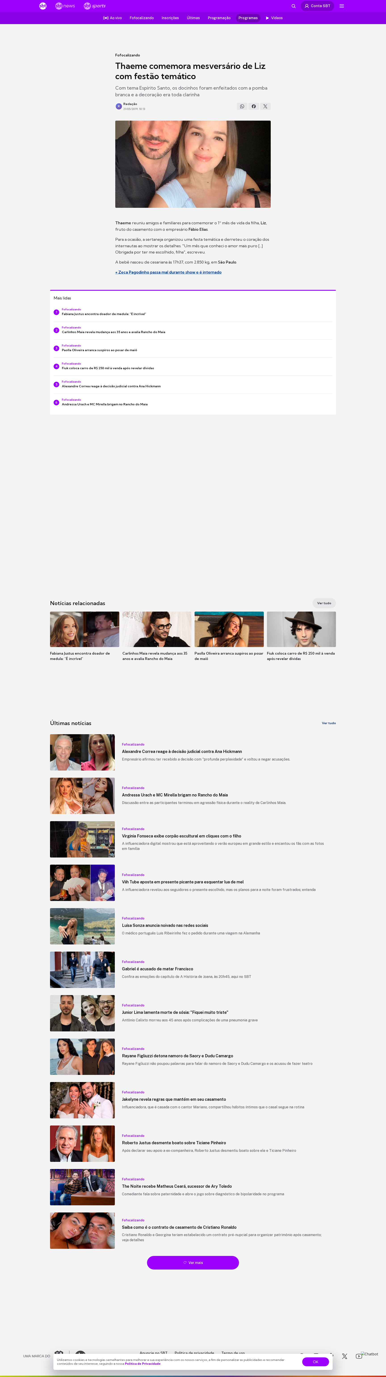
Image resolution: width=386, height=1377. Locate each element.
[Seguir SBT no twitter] (344, 1356)
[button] (84, 643)
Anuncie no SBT (154, 1353)
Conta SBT (320, 6)
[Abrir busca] (293, 6)
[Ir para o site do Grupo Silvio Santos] (46, 1356)
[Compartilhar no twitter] (265, 106)
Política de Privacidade (143, 1364)
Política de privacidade (194, 1353)
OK (315, 1362)
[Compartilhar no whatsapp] (242, 106)
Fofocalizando (127, 55)
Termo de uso (233, 1353)
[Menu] (342, 6)
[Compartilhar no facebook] (253, 106)
